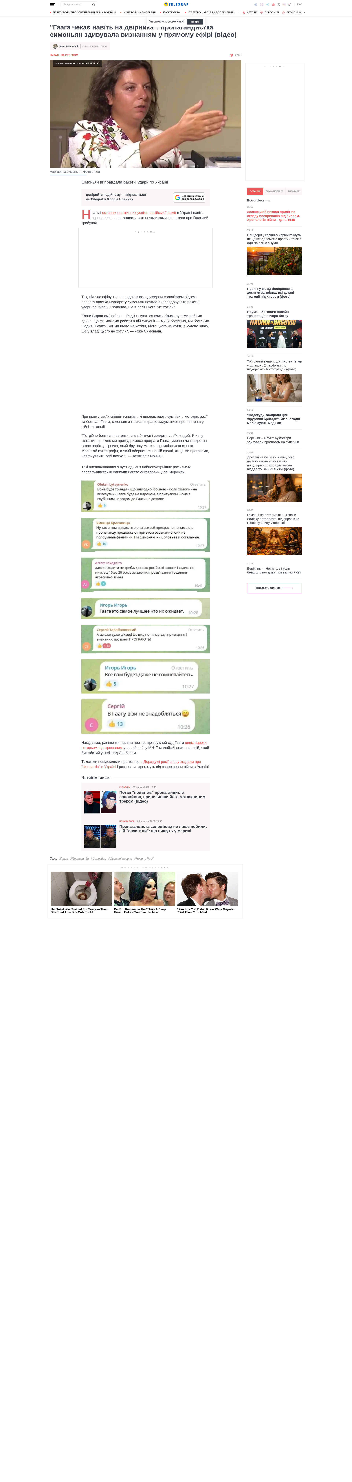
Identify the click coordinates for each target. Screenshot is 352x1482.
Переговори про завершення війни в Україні (84, 12)
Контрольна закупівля (140, 12)
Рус (299, 4)
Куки (180, 21)
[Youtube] (273, 4)
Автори (252, 12)
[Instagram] (284, 4)
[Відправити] (93, 4)
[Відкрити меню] (52, 4)
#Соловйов (98, 858)
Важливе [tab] (294, 191)
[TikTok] (290, 4)
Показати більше (268, 587)
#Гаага (63, 858)
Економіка (294, 12)
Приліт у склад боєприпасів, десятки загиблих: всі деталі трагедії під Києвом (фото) (270, 292)
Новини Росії (126, 821)
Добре (195, 21)
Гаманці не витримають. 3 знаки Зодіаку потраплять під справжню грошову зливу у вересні (273, 519)
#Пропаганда (79, 858)
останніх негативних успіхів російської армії (139, 213)
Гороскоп (272, 12)
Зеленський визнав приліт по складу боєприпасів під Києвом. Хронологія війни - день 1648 (273, 216)
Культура (124, 787)
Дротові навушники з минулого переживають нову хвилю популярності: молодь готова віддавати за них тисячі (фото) (270, 463)
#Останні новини (120, 858)
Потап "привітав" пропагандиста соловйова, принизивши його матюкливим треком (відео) (162, 796)
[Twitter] (278, 4)
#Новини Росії (143, 858)
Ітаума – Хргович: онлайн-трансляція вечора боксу (268, 314)
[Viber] (261, 4)
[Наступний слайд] (304, 12)
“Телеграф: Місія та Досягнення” (211, 12)
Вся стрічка (255, 200)
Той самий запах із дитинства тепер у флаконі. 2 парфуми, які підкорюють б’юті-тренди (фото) (274, 365)
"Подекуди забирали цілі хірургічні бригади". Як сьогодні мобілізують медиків (273, 419)
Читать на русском (64, 55)
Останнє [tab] (255, 191)
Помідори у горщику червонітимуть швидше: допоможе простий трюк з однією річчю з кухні (274, 239)
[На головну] (176, 4)
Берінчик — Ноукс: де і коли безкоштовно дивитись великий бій (274, 570)
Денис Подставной (68, 46)
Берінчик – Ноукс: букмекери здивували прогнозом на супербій (273, 440)
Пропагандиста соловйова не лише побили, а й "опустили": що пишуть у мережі (163, 828)
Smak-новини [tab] (274, 191)
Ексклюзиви (172, 12)
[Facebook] (255, 4)
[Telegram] (268, 4)
